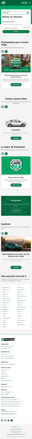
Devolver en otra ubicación (10, 28)
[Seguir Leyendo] (16, 165)
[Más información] (17, 28)
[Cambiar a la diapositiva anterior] (2, 51)
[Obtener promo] (16, 63)
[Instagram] (5, 420)
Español (23, 2)
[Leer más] (16, 243)
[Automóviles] (16, 118)
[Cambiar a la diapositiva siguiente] (6, 51)
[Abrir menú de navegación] (30, 3)
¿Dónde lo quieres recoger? (8, 21)
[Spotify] (9, 420)
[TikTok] (12, 420)
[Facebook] (2, 420)
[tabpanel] (16, 24)
